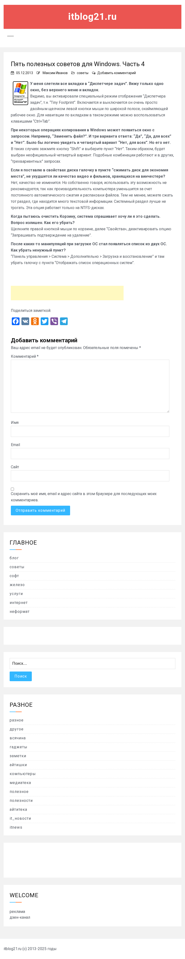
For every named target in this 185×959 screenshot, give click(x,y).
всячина (18, 738)
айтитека (18, 809)
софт (14, 576)
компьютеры (23, 773)
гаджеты (18, 747)
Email (15, 444)
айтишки (18, 765)
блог (14, 558)
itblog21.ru (92, 16)
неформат (20, 611)
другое (17, 729)
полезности (21, 800)
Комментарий (25, 356)
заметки (18, 756)
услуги (16, 593)
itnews (16, 827)
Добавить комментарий (116, 73)
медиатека (20, 782)
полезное (19, 791)
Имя (15, 422)
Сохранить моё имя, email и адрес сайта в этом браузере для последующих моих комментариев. (84, 496)
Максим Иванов (55, 73)
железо (17, 584)
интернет (19, 602)
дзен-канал (20, 917)
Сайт (15, 467)
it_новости (20, 818)
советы (82, 73)
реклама (17, 911)
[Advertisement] (67, 293)
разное (17, 720)
